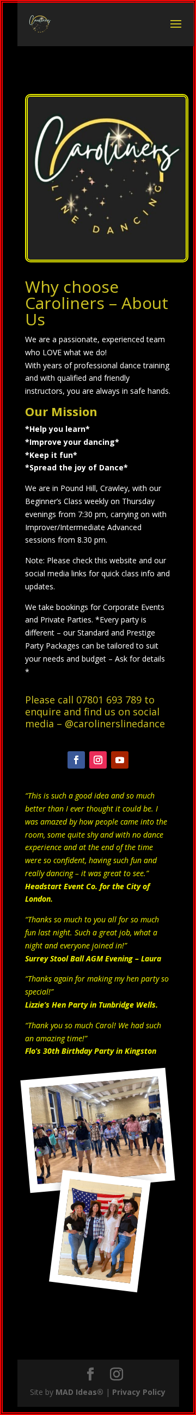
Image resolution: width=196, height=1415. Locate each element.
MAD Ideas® (79, 1392)
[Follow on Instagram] (98, 760)
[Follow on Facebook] (76, 760)
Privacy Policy (139, 1392)
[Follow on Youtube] (119, 760)
